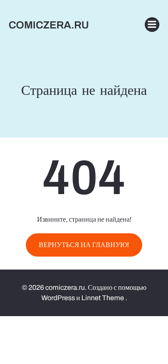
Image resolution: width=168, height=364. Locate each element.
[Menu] (152, 24)
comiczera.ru (49, 25)
